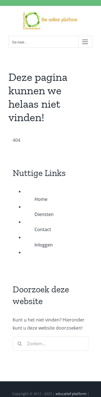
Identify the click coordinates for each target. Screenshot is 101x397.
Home (41, 199)
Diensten (44, 214)
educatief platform (71, 393)
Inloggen (44, 245)
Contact (43, 229)
